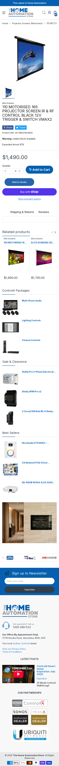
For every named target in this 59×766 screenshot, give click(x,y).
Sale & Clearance (14, 361)
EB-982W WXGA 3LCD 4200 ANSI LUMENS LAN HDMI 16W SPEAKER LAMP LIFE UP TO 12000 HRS (38, 482)
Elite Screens (8, 103)
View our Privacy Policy (14, 649)
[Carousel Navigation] (54, 232)
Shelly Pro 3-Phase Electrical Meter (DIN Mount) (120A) (38, 371)
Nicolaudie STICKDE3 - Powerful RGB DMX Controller (38, 443)
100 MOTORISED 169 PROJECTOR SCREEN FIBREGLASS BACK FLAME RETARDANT (15, 242)
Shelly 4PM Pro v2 (31, 391)
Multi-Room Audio (32, 300)
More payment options (29, 199)
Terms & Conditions (12, 651)
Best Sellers (10, 433)
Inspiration (42, 678)
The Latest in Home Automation (29, 3)
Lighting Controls (31, 320)
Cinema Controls (31, 340)
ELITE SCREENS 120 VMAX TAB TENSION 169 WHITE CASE (42, 242)
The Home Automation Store (28, 755)
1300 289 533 (22, 627)
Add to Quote (19, 182)
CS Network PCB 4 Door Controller (35, 462)
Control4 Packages (15, 290)
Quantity (6, 165)
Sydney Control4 (21, 643)
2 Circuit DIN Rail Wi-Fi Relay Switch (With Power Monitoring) (39, 411)
